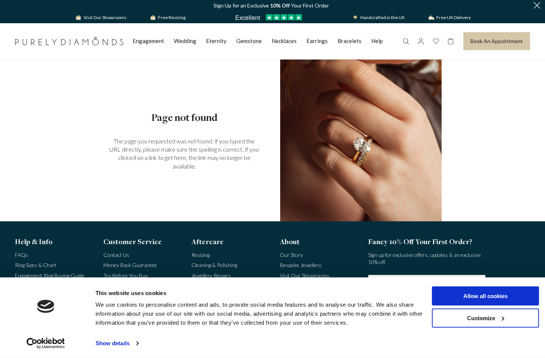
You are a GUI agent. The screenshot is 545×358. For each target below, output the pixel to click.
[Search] (405, 41)
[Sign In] (420, 41)
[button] (536, 6)
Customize (481, 318)
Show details (113, 343)
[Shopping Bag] (450, 41)
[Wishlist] (435, 41)
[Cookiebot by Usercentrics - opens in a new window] (45, 343)
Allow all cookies (485, 296)
